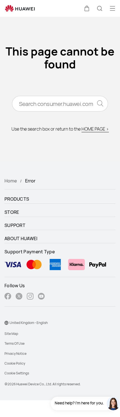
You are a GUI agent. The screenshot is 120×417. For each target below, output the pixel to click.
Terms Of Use (14, 343)
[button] (87, 8)
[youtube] (41, 297)
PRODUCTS (16, 199)
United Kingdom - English (28, 322)
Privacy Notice (15, 353)
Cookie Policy (14, 363)
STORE (11, 212)
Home (10, 181)
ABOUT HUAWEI (21, 238)
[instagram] (30, 297)
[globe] (6, 323)
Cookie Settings (16, 373)
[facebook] (7, 297)
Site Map (11, 333)
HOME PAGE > (95, 129)
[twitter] (19, 297)
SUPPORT (14, 225)
